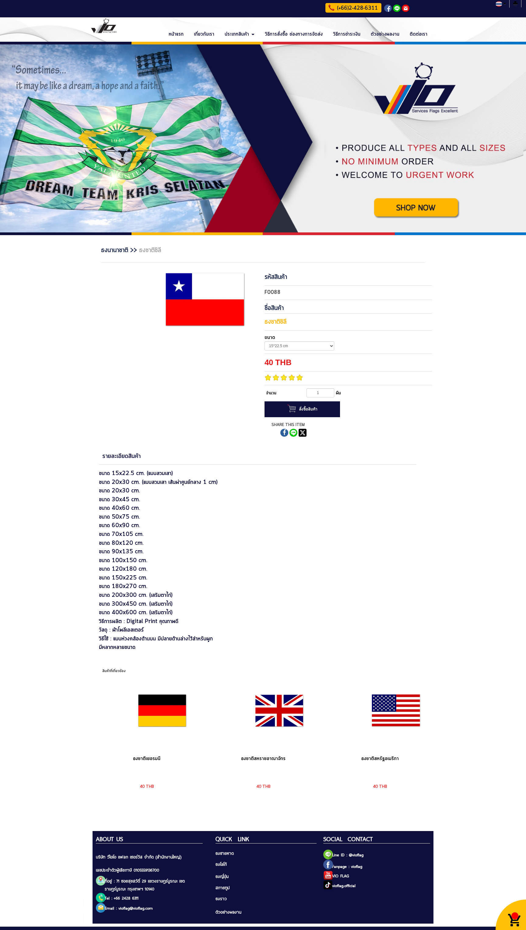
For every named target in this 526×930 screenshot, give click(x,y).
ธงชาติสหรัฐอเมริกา (380, 758)
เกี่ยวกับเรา (204, 34)
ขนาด (270, 337)
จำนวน (271, 393)
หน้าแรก (176, 34)
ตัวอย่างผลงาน (385, 34)
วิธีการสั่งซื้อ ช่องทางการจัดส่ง (294, 34)
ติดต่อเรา (418, 34)
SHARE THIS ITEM (288, 425)
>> (120, 250)
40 (278, 362)
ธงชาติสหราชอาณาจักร (263, 758)
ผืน (338, 393)
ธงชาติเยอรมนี (146, 758)
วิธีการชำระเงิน (346, 34)
